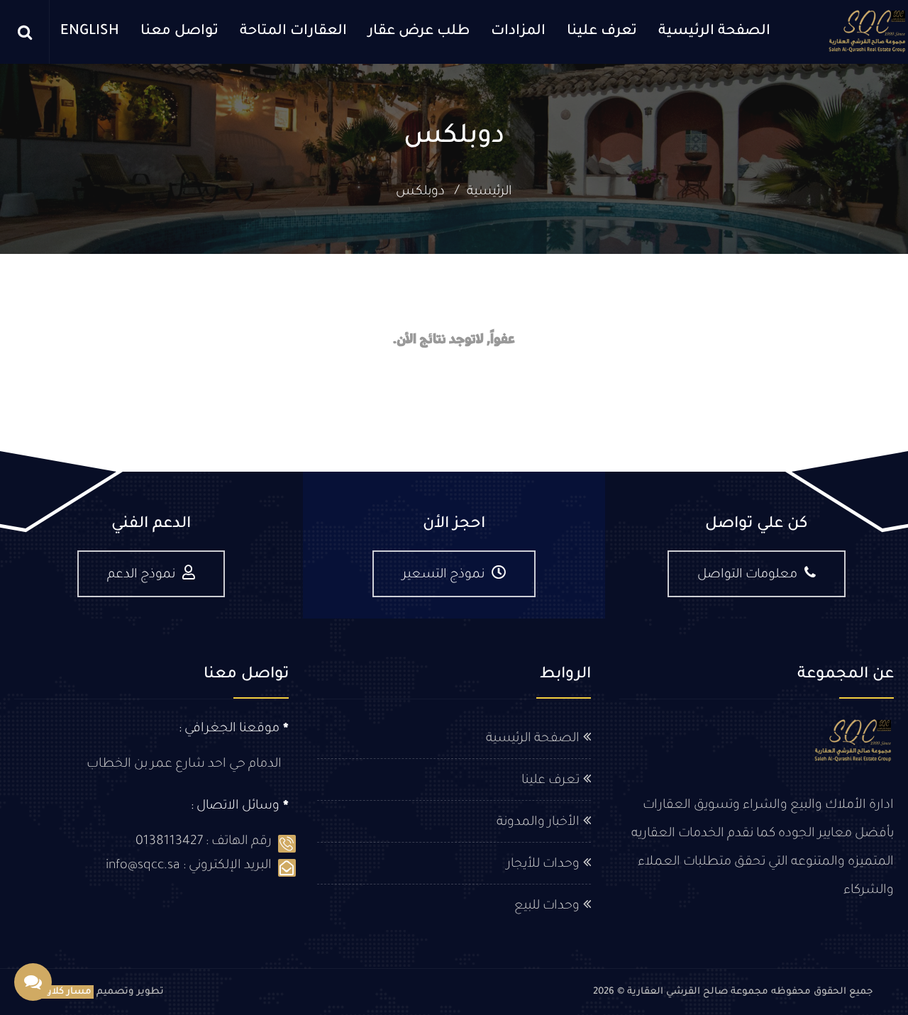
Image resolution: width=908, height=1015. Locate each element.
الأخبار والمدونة (538, 823)
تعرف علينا (602, 32)
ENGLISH (89, 32)
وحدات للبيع (547, 906)
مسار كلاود (66, 992)
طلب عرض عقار (419, 32)
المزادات (518, 32)
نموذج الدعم (141, 575)
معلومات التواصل (747, 575)
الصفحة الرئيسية (714, 32)
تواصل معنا (179, 32)
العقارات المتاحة (293, 32)
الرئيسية (489, 192)
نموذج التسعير (443, 575)
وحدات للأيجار (543, 865)
